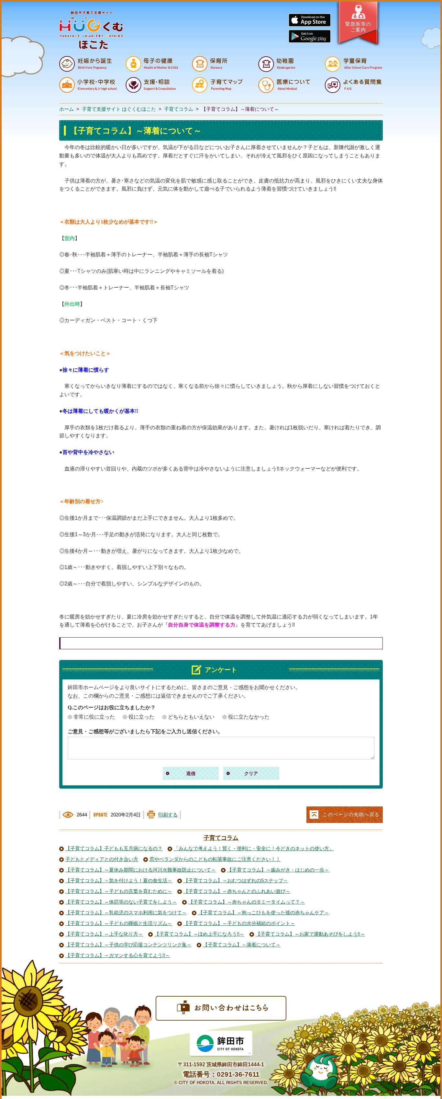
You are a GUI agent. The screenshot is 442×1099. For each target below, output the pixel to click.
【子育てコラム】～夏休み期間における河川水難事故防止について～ (140, 870)
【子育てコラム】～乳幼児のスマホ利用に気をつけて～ (126, 912)
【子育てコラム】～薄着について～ (242, 944)
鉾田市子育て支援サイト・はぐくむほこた (91, 30)
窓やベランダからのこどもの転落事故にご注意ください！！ (215, 859)
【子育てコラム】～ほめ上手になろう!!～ (199, 934)
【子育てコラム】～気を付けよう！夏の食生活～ (118, 880)
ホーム (66, 109)
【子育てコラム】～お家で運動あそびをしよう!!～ (310, 934)
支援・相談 (154, 85)
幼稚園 (287, 64)
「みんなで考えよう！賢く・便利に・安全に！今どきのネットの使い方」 (254, 848)
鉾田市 (221, 1044)
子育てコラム (178, 109)
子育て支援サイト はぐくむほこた (119, 109)
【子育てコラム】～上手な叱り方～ (104, 934)
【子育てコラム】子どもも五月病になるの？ (113, 848)
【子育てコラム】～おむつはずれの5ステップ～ (235, 880)
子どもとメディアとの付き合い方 (101, 859)
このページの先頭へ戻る (351, 814)
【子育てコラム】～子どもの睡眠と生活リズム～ (118, 923)
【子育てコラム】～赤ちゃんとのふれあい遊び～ (236, 891)
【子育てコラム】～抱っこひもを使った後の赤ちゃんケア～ (263, 912)
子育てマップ (220, 85)
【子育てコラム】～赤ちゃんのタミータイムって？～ (246, 902)
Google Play (310, 36)
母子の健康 (154, 64)
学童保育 (353, 64)
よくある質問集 (353, 85)
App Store (310, 20)
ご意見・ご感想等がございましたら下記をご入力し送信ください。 (145, 731)
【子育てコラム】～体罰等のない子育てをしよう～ (121, 902)
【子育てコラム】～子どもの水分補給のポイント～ (239, 923)
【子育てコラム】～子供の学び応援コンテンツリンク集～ (128, 944)
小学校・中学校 (88, 85)
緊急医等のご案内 (358, 26)
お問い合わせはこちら (221, 1008)
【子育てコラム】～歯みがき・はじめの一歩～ (278, 870)
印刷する (168, 814)
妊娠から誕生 (88, 64)
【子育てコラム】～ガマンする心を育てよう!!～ (117, 955)
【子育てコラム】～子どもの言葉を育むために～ (118, 891)
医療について (287, 85)
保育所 (220, 64)
